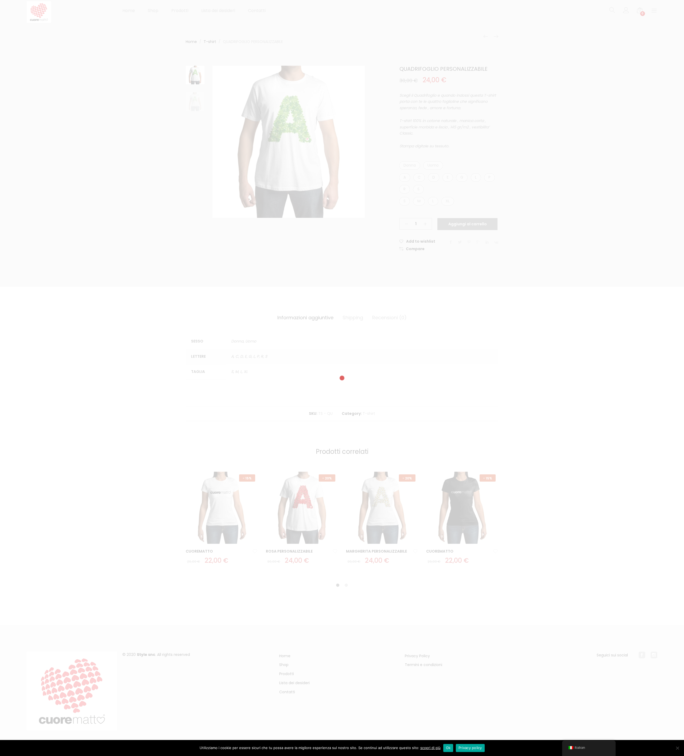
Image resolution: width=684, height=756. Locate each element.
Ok (448, 748)
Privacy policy (470, 748)
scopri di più (430, 748)
